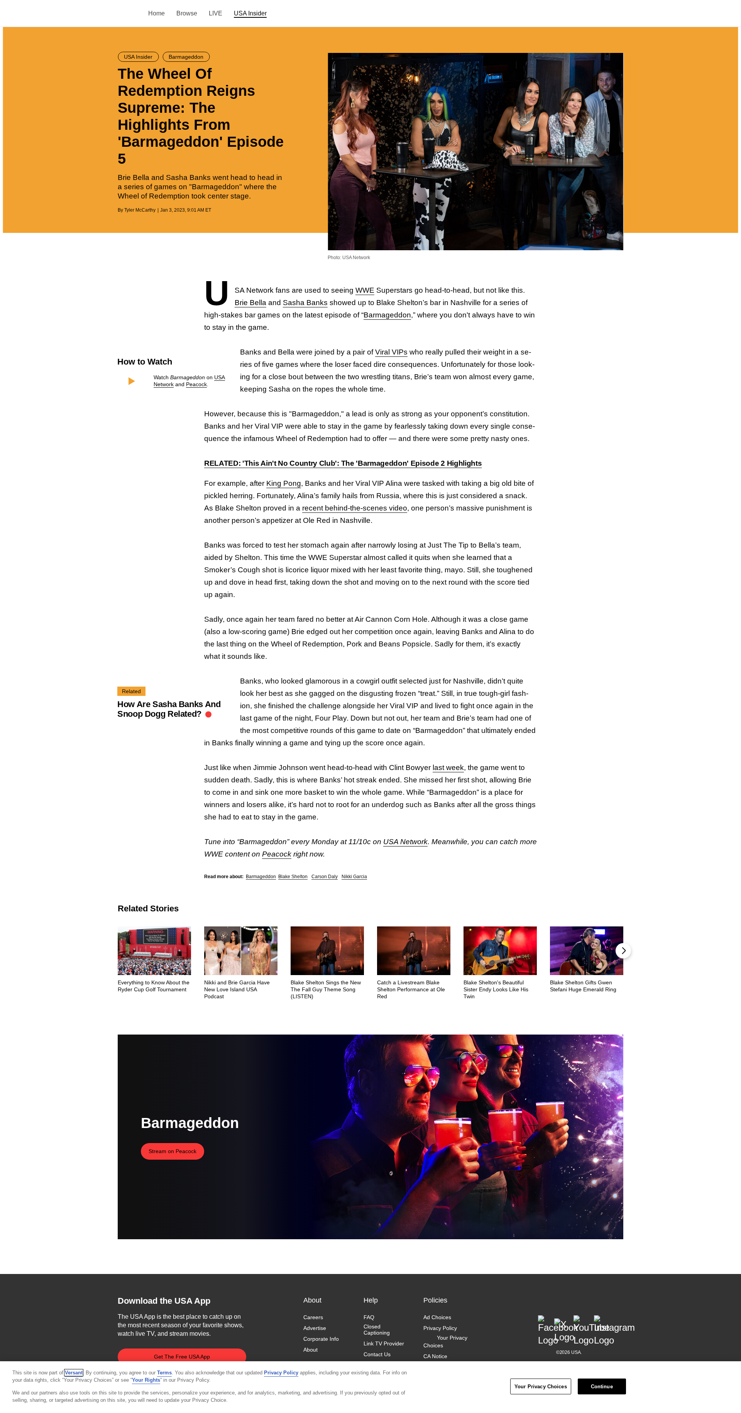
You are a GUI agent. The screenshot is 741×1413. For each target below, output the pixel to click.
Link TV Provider (384, 1344)
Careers (313, 1317)
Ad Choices (437, 1317)
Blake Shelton (293, 876)
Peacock (196, 384)
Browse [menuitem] (186, 13)
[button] (623, 950)
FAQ (369, 1317)
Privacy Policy (440, 1328)
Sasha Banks (305, 303)
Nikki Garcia (354, 876)
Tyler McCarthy (140, 210)
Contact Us (377, 1355)
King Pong (283, 483)
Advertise (314, 1328)
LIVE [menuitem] (215, 13)
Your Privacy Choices (445, 1342)
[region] (370, 1387)
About (310, 1350)
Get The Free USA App (182, 1357)
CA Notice (435, 1356)
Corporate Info (321, 1339)
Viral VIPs (391, 352)
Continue (602, 1386)
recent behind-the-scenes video (354, 508)
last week (448, 767)
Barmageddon (387, 315)
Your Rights (146, 1380)
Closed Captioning (377, 1329)
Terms (164, 1373)
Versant (74, 1373)
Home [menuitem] (156, 13)
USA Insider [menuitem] (250, 13)
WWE (364, 290)
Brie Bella (250, 303)
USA (128, 14)
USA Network (405, 842)
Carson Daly (324, 876)
